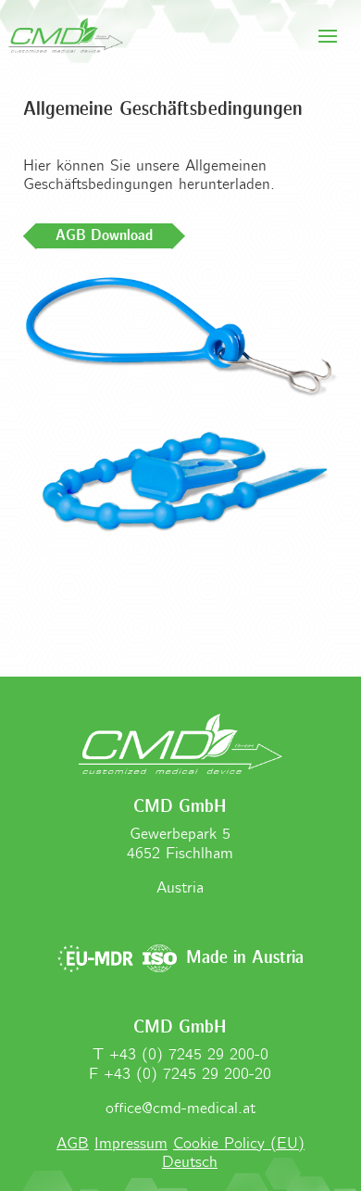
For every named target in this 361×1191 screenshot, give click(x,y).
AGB (72, 1144)
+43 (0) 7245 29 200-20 (187, 1074)
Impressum (131, 1144)
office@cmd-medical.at (180, 1109)
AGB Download (104, 236)
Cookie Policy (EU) (239, 1144)
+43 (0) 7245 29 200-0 (188, 1055)
